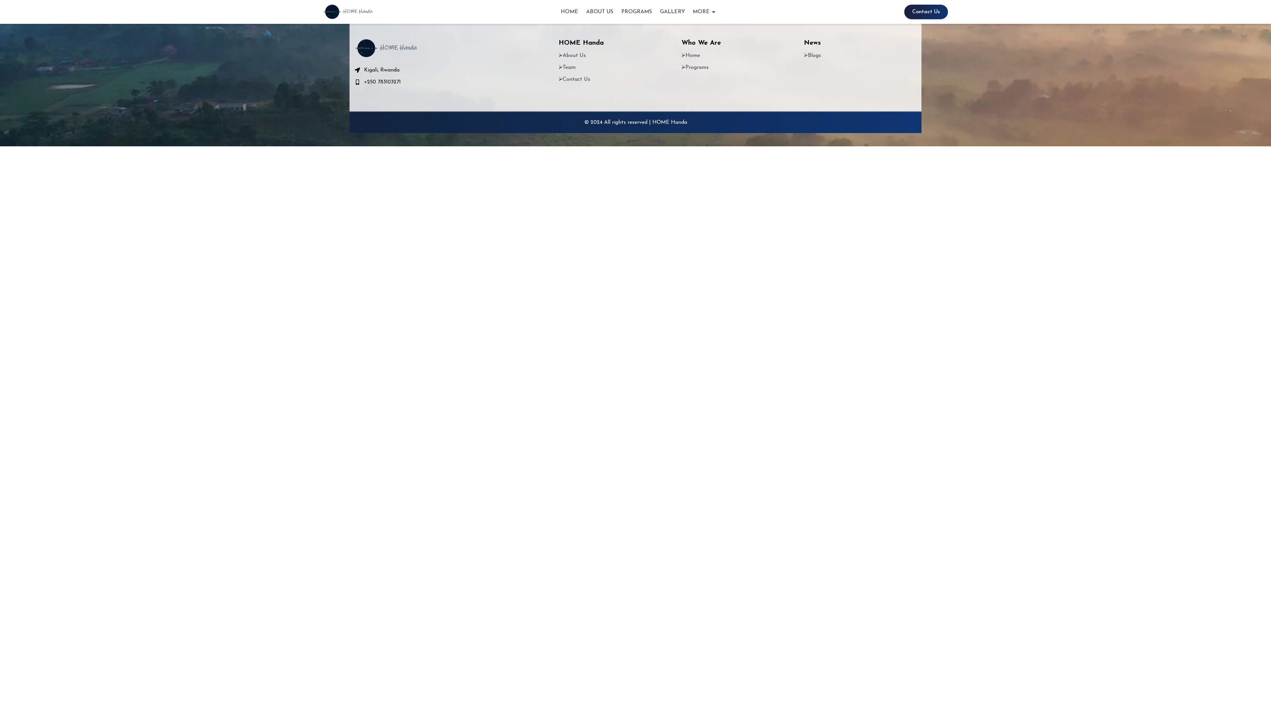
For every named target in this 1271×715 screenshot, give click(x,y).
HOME (569, 12)
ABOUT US (599, 12)
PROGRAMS (636, 12)
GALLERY (672, 12)
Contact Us (926, 12)
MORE (701, 12)
